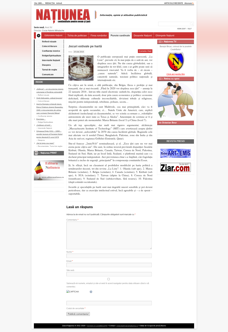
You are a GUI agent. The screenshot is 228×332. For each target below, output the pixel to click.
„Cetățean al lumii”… (44, 125)
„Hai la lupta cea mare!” (45, 143)
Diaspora (46, 65)
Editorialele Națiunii (53, 35)
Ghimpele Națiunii (165, 35)
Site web (70, 270)
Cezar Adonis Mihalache (53, 30)
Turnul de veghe (49, 70)
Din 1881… (39, 3)
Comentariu (72, 220)
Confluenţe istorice (51, 51)
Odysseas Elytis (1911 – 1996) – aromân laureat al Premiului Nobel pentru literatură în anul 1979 (49, 134)
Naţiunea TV (170, 41)
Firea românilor (99, 35)
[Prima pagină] (38, 35)
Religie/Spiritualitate (51, 55)
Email (69, 261)
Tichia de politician (77, 35)
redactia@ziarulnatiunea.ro (127, 326)
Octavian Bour (169, 122)
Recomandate (43, 146)
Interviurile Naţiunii (51, 60)
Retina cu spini (171, 78)
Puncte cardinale (120, 35)
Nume (69, 252)
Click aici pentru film (176, 74)
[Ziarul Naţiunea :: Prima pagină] (91, 24)
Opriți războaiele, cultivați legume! (49, 98)
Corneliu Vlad (145, 51)
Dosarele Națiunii (143, 35)
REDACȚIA (50, 3)
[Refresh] (91, 292)
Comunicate (48, 74)
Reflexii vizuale (49, 41)
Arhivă (59, 3)
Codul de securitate (75, 308)
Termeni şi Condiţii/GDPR (97, 326)
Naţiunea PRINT (49, 153)
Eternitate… (41, 119)
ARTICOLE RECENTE (173, 3)
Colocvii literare (49, 46)
